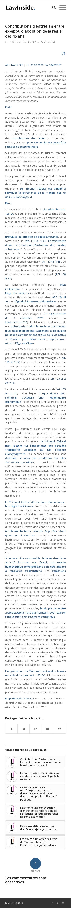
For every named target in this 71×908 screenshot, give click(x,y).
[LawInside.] (29, 7)
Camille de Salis (48, 42)
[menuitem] (52, 7)
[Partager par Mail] (60, 728)
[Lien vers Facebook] (52, 902)
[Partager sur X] (23, 728)
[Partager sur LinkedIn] (48, 728)
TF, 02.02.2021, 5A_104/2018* (44, 65)
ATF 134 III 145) (51, 261)
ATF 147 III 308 (14, 65)
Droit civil (29, 42)
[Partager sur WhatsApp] (36, 728)
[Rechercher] (52, 7)
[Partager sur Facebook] (11, 728)
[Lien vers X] (63, 902)
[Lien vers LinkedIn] (57, 902)
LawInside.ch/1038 (16, 322)
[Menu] (61, 7)
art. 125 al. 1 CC (36, 241)
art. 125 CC (37, 675)
